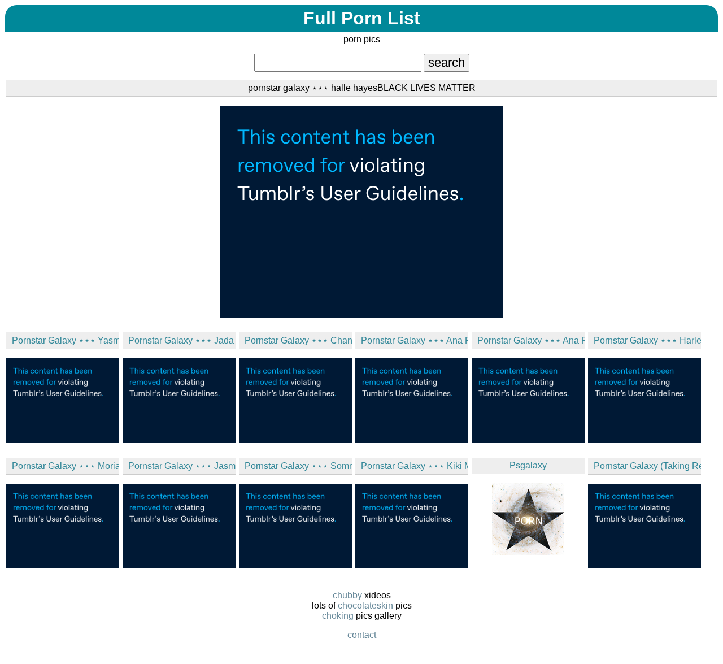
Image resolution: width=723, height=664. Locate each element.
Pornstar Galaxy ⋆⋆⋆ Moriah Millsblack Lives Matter (65, 466)
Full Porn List (361, 18)
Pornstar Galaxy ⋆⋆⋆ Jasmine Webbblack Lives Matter (182, 466)
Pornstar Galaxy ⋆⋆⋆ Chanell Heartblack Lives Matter (298, 340)
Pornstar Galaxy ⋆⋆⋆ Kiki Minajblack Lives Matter (414, 466)
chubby (347, 595)
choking (338, 615)
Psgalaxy (528, 465)
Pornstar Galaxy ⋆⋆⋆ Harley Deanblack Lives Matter (647, 340)
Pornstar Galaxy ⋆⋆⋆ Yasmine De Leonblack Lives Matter (65, 340)
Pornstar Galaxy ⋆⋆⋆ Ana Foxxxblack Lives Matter (531, 340)
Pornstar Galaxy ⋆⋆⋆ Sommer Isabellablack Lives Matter (298, 466)
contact (361, 635)
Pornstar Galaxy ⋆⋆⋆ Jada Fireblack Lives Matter (182, 340)
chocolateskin (365, 605)
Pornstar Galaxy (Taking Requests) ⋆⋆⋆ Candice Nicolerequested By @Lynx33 (647, 466)
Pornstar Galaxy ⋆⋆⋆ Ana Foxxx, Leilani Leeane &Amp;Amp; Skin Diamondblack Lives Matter (414, 340)
